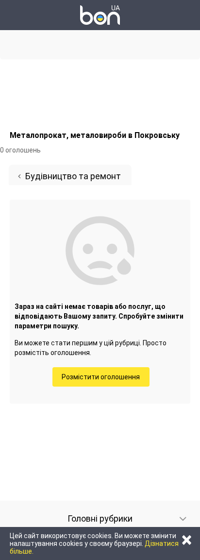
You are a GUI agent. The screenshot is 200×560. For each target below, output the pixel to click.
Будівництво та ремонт (73, 176)
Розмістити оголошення (101, 377)
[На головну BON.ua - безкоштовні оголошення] (100, 15)
